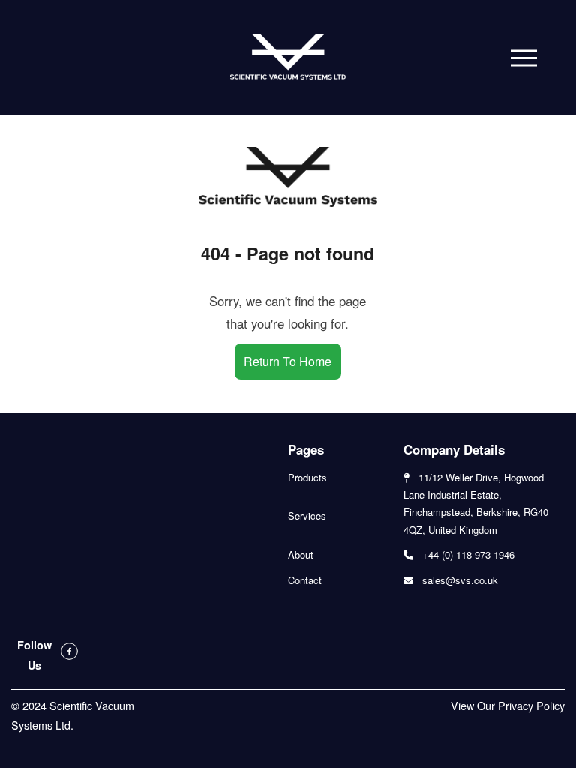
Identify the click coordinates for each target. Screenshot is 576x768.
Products (307, 477)
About (301, 555)
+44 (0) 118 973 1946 (468, 555)
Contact (305, 580)
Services (307, 515)
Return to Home (288, 361)
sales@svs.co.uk (460, 580)
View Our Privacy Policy (508, 705)
